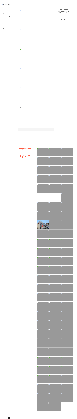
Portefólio (5, 19)
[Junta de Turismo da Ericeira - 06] (36, 116)
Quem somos (5, 13)
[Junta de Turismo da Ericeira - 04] (36, 77)
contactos (5, 28)
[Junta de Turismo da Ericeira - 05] (36, 97)
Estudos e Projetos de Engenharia (26, 156)
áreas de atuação (7, 16)
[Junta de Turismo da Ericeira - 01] (36, 19)
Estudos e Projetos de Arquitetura (26, 154)
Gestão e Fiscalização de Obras (26, 158)
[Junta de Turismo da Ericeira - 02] (36, 39)
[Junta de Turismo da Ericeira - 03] (36, 58)
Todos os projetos (25, 148)
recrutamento (6, 25)
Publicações (6, 22)
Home (4, 10)
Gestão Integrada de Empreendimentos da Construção (25, 150)
